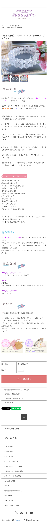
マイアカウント (9, 496)
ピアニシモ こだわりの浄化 (13, 471)
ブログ (6, 486)
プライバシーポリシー (11, 505)
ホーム (4, 26)
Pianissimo (18, 520)
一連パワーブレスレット (15, 26)
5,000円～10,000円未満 (15, 27)
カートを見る (8, 500)
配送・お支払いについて (12, 461)
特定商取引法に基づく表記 (13, 491)
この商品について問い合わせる (14, 398)
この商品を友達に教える (12, 394)
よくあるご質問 (9, 481)
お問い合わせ (8, 452)
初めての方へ (8, 456)
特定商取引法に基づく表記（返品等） (17, 390)
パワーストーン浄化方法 (12, 476)
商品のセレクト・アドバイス (14, 466)
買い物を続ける (9, 403)
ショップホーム (9, 447)
